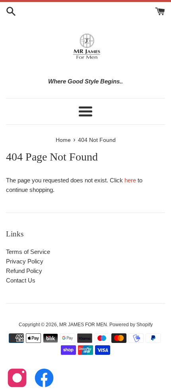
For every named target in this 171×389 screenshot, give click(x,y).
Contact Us (20, 280)
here (130, 180)
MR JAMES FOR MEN (83, 324)
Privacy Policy (24, 261)
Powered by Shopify (131, 324)
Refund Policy (24, 270)
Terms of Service (28, 251)
